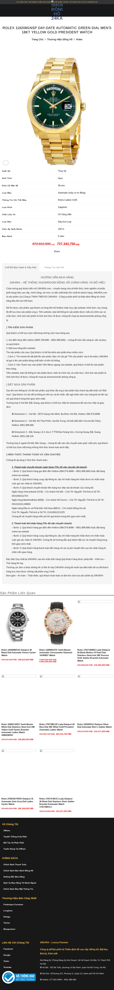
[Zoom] (5, 162)
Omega (6, 917)
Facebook (8, 949)
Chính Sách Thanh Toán (14, 864)
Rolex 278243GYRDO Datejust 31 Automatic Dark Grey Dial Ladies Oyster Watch (17, 801)
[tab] (20, 267)
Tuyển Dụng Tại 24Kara (14, 849)
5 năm (61, 236)
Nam (60, 178)
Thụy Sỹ (62, 171)
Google (6, 955)
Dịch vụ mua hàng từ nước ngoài (19, 883)
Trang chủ (37, 39)
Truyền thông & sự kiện (15, 837)
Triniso (6, 923)
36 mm (61, 185)
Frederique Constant (13, 904)
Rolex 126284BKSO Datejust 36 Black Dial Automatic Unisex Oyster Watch (18, 652)
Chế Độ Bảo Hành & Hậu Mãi (20, 267)
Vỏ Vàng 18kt (64, 214)
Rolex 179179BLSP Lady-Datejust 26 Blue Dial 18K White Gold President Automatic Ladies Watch (57, 727)
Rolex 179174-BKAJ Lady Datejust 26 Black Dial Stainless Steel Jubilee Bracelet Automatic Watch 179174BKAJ (56, 802)
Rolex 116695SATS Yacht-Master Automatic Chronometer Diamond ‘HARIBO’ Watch (55, 652)
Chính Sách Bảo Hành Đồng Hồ (18, 871)
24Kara (6, 830)
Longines (8, 910)
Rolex (79, 39)
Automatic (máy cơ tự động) (71, 193)
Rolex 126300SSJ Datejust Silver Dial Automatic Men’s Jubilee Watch (94, 725)
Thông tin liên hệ (54, 267)
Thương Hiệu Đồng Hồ (59, 39)
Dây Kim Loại (64, 222)
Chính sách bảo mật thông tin (18, 889)
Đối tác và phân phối (13, 843)
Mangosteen (9, 929)
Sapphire (62, 207)
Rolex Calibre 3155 (67, 200)
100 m (61, 229)
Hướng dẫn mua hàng (14, 877)
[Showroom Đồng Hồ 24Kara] (57, 10)
